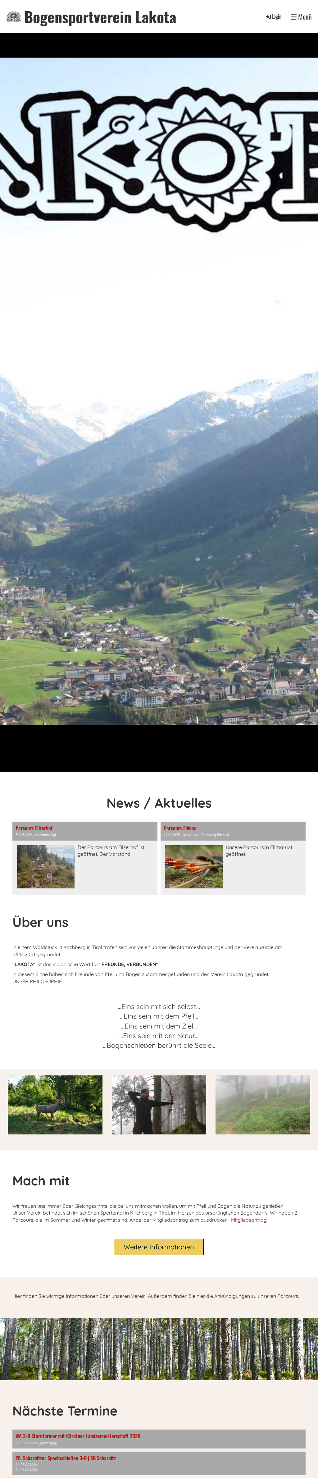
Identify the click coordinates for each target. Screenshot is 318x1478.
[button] (159, 1439)
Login (276, 16)
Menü (304, 16)
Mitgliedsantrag (249, 1220)
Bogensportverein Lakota (100, 16)
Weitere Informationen (159, 1247)
